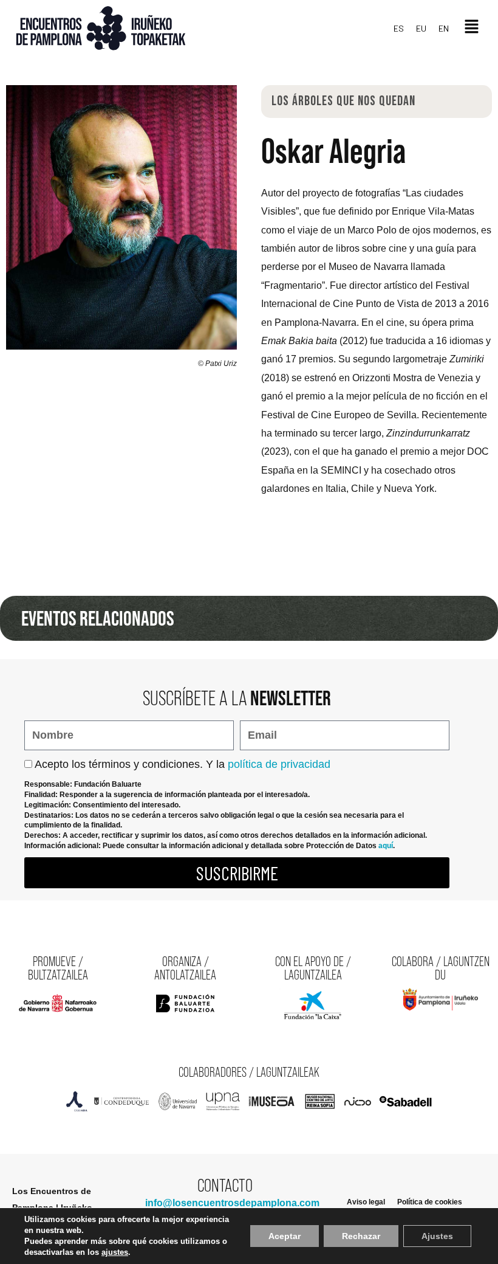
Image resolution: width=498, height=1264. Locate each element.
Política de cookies (429, 1202)
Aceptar (284, 1236)
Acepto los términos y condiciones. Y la (182, 764)
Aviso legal (366, 1202)
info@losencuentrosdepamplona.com (232, 1203)
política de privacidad (279, 764)
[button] (472, 28)
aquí (385, 845)
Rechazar (361, 1236)
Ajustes (437, 1236)
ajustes (114, 1252)
